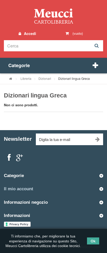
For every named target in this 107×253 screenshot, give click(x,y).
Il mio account (18, 188)
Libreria (26, 78)
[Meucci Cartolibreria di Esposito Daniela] (53, 15)
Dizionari (44, 78)
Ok (93, 241)
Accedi (29, 33)
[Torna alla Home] (10, 78)
